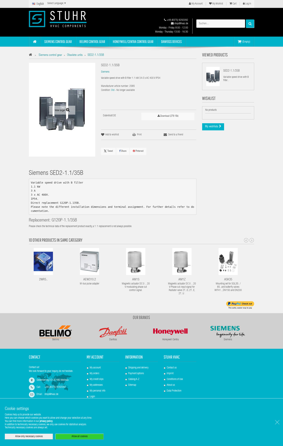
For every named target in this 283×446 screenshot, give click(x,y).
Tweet (110, 151)
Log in (248, 4)
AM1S (135, 279)
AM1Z (182, 279)
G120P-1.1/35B (64, 220)
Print (139, 134)
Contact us (172, 367)
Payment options (136, 373)
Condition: (106, 90)
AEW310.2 (89, 279)
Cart (234, 4)
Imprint (170, 373)
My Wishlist (217, 4)
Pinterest (139, 151)
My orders (94, 373)
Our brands (141, 317)
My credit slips (96, 379)
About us (171, 385)
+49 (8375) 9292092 (177, 20)
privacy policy (46, 421)
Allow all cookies (80, 436)
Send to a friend (175, 134)
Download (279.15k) (169, 116)
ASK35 (228, 279)
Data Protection (174, 391)
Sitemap (132, 385)
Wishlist (208, 98)
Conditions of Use (175, 379)
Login (92, 396)
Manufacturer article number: (115, 86)
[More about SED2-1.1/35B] (213, 76)
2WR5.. (43, 279)
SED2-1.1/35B (231, 71)
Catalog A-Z (133, 379)
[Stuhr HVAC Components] (64, 19)
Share (123, 151)
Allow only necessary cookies (29, 436)
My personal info (97, 391)
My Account (197, 4)
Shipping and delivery (138, 367)
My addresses (96, 385)
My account (95, 357)
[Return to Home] (31, 55)
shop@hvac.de (181, 23)
